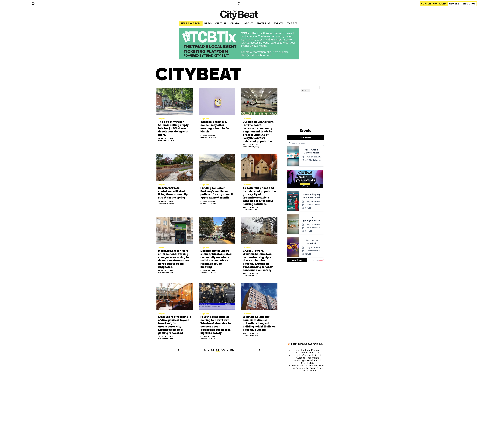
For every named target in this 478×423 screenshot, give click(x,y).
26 (232, 349)
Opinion (235, 23)
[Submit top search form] (33, 3)
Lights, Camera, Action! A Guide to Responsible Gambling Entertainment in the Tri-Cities (308, 359)
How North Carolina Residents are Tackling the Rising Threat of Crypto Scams (308, 368)
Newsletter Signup (462, 3)
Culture (221, 23)
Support (434, 3)
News (208, 23)
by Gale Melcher (165, 138)
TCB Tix (292, 23)
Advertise (263, 23)
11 (212, 349)
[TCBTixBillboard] (239, 58)
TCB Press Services (306, 344)
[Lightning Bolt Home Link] (239, 4)
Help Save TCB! (191, 23)
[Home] (239, 15)
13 (223, 349)
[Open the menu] (2, 4)
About (248, 23)
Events (279, 23)
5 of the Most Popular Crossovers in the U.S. (308, 351)
